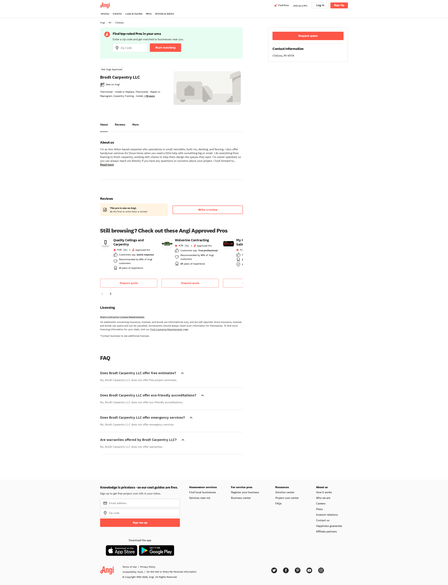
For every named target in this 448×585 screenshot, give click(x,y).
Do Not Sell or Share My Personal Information (172, 571)
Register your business (245, 492)
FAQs (278, 503)
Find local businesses (202, 492)
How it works (324, 492)
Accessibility (132, 571)
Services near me (199, 498)
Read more (107, 165)
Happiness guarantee (329, 526)
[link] (128, 255)
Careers (321, 503)
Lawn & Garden (133, 13)
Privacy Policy (147, 566)
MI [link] (110, 22)
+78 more (149, 96)
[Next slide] (110, 294)
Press (319, 509)
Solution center (284, 492)
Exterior (117, 13)
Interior (105, 13)
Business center (241, 498)
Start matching (165, 47)
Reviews (120, 124)
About (104, 124)
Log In (320, 5)
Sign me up (140, 522)
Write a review (207, 210)
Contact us (323, 520)
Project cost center (287, 498)
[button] (102, 294)
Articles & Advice (164, 13)
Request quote (129, 283)
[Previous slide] (102, 294)
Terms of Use (129, 566)
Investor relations (327, 514)
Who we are (323, 498)
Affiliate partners (326, 531)
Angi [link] (102, 22)
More (149, 13)
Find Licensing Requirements (166, 329)
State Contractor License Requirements (122, 317)
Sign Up (339, 5)
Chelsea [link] (119, 22)
